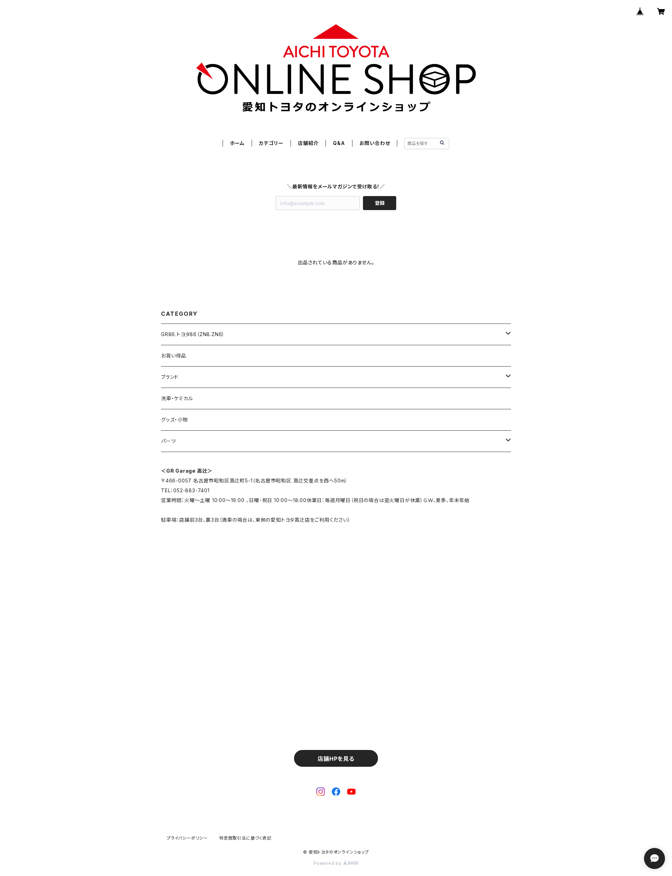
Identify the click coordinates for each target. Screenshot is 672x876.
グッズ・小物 (174, 420)
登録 (380, 203)
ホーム (237, 143)
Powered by (328, 863)
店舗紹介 (308, 143)
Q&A (339, 143)
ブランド (169, 377)
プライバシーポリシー (187, 838)
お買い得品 (173, 356)
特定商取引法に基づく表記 (245, 838)
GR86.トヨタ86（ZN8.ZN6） (193, 334)
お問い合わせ (374, 143)
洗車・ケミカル (177, 398)
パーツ (168, 441)
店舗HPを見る (336, 758)
